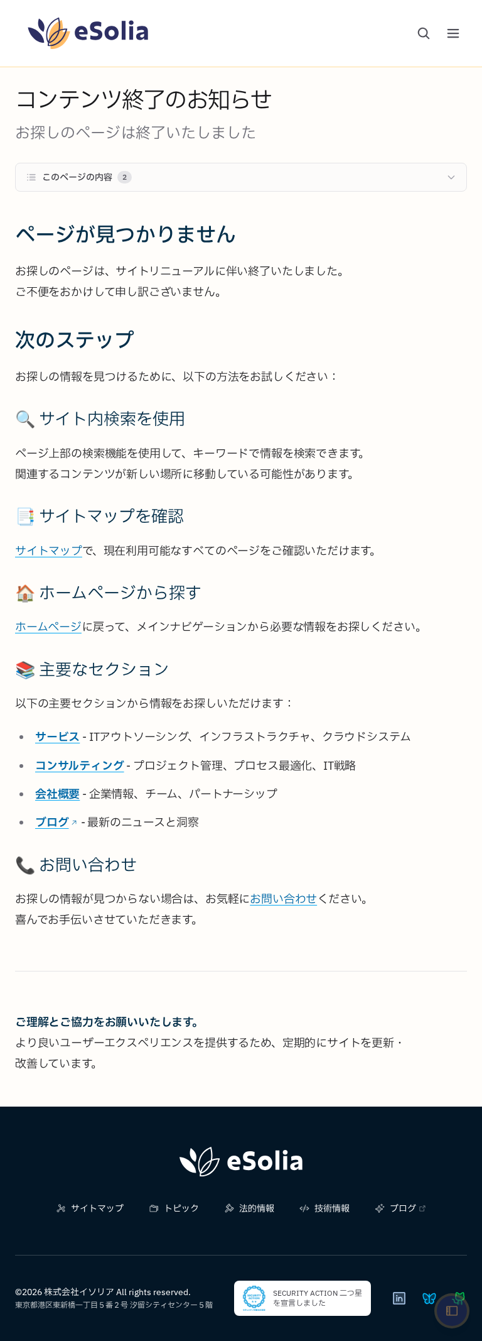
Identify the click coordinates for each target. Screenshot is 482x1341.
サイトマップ (48, 551)
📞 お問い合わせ (76, 864)
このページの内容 (84, 177)
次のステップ (74, 340)
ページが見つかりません (125, 234)
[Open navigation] (452, 1311)
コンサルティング (79, 765)
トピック (181, 1208)
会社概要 (57, 794)
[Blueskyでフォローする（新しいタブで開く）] (429, 1298)
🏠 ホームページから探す (108, 592)
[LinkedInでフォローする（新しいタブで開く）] (399, 1298)
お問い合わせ (283, 899)
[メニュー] (453, 33)
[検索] (423, 33)
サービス (57, 737)
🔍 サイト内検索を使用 (100, 418)
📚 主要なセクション (92, 669)
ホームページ (48, 627)
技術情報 (332, 1208)
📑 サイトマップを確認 (99, 516)
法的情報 (256, 1208)
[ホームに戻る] (241, 1162)
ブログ (51, 822)
